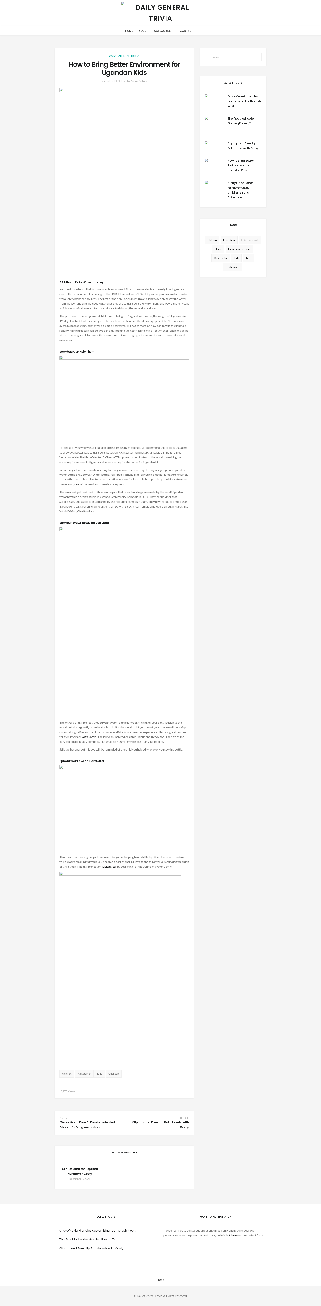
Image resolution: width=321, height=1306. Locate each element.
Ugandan (113, 1073)
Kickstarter (109, 866)
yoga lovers (89, 736)
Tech (248, 257)
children (67, 1073)
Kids (99, 1073)
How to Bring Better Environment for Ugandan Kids (241, 165)
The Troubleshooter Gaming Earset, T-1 (87, 1239)
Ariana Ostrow (139, 81)
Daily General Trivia (124, 56)
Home (129, 31)
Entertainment (249, 239)
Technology (233, 267)
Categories (162, 31)
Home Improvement (239, 249)
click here (230, 1235)
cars (77, 484)
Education (229, 239)
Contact (186, 31)
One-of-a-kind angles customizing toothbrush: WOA (244, 101)
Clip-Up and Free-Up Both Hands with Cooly (91, 1248)
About (143, 31)
